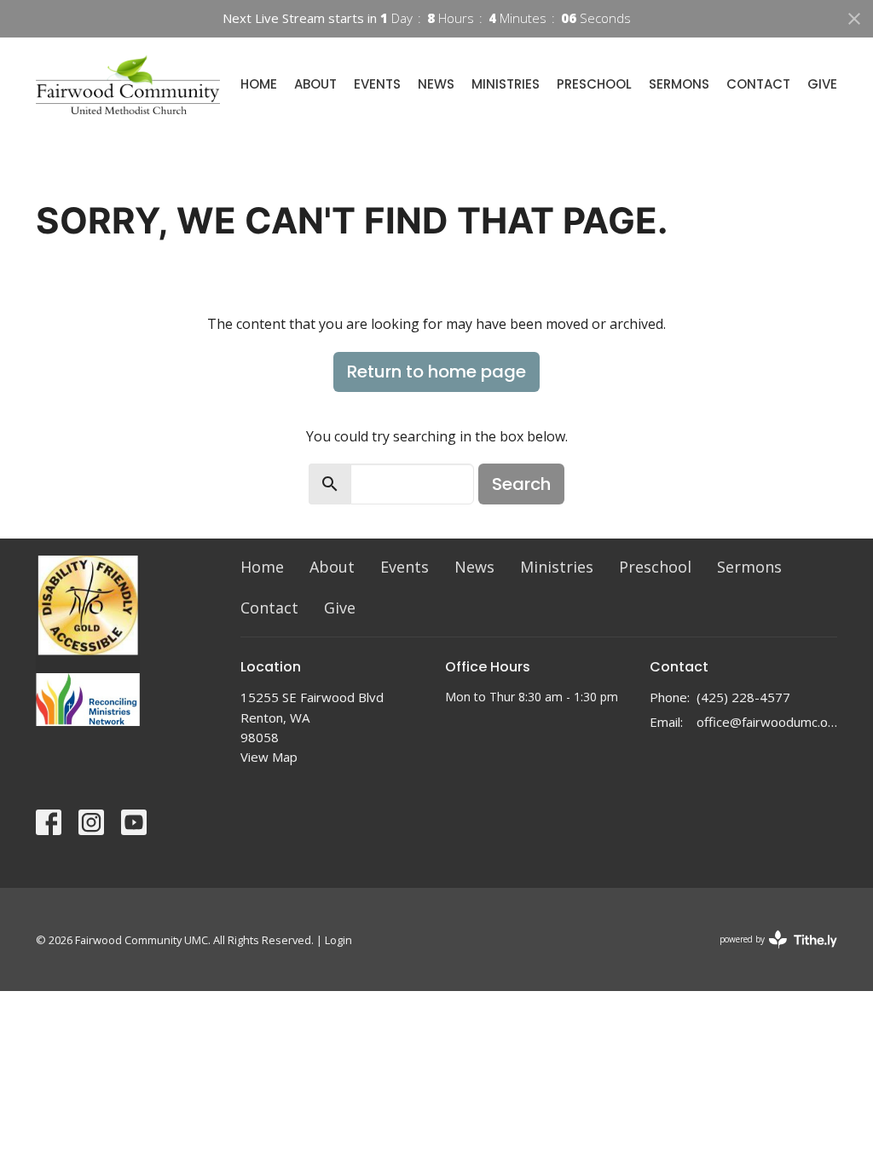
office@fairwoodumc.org (767, 721)
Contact (758, 84)
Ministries (505, 84)
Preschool (594, 84)
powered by (769, 953)
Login (338, 940)
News (436, 84)
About (315, 84)
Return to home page (436, 371)
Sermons (679, 84)
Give (822, 84)
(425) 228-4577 (743, 697)
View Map (269, 756)
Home (258, 84)
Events (377, 84)
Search (521, 484)
